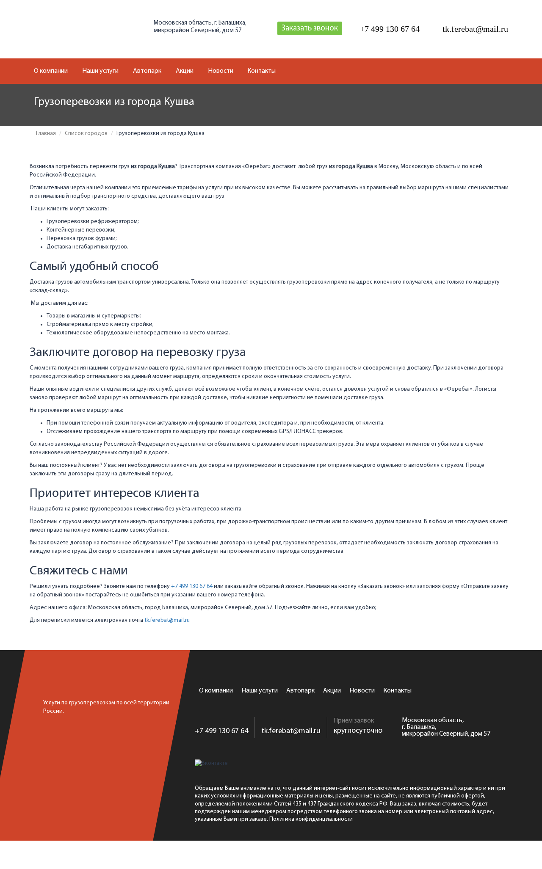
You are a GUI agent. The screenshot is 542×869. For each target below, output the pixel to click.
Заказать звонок (310, 29)
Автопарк (147, 71)
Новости (220, 71)
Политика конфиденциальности (311, 819)
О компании (51, 71)
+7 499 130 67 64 (192, 586)
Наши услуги (100, 71)
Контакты (261, 71)
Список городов (86, 133)
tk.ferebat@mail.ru (167, 620)
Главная (46, 133)
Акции (185, 71)
